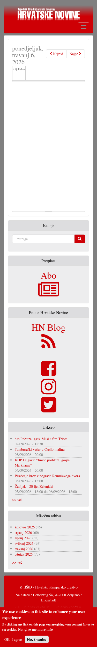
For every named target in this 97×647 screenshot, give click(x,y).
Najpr (74, 53)
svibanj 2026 (24, 543)
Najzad (58, 53)
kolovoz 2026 (25, 527)
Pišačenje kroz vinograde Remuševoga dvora (47, 475)
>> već (17, 499)
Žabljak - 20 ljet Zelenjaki (34, 486)
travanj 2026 (24, 548)
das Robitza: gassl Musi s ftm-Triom (41, 438)
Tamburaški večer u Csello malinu (40, 449)
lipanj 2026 (23, 537)
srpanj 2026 (23, 532)
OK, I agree (13, 639)
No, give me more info (35, 629)
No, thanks (36, 639)
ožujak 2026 (24, 554)
